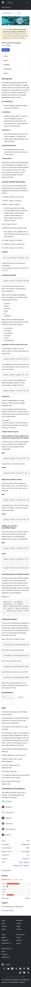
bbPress (5, 954)
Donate (19, 940)
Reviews (6, 60)
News (3, 923)
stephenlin (8, 818)
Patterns (19, 929)
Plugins (18, 926)
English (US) (26, 858)
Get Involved (20, 934)
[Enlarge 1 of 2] (12, 697)
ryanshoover (9, 823)
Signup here (12, 771)
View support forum (8, 910)
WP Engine (7, 45)
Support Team (21, 743)
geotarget (26, 862)
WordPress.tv (6, 943)
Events (18, 937)
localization (16, 865)
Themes (18, 923)
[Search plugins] (19, 13)
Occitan (8, 964)
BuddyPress (6, 957)
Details (5, 56)
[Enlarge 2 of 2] (27, 697)
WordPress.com (7, 948)
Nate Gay (8, 834)
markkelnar (8, 807)
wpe (21, 865)
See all (27, 898)
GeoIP (20, 862)
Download (6, 50)
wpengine (26, 865)
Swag (18, 943)
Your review (5, 898)
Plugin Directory (6, 7)
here (20, 172)
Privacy (4, 929)
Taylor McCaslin (10, 829)
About (3, 920)
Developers (5, 940)
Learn (3, 934)
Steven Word (9, 812)
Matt (4, 951)
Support (5, 73)
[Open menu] (28, 2)
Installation (6, 64)
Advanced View (6, 870)
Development (7, 69)
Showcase (19, 920)
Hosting (4, 926)
